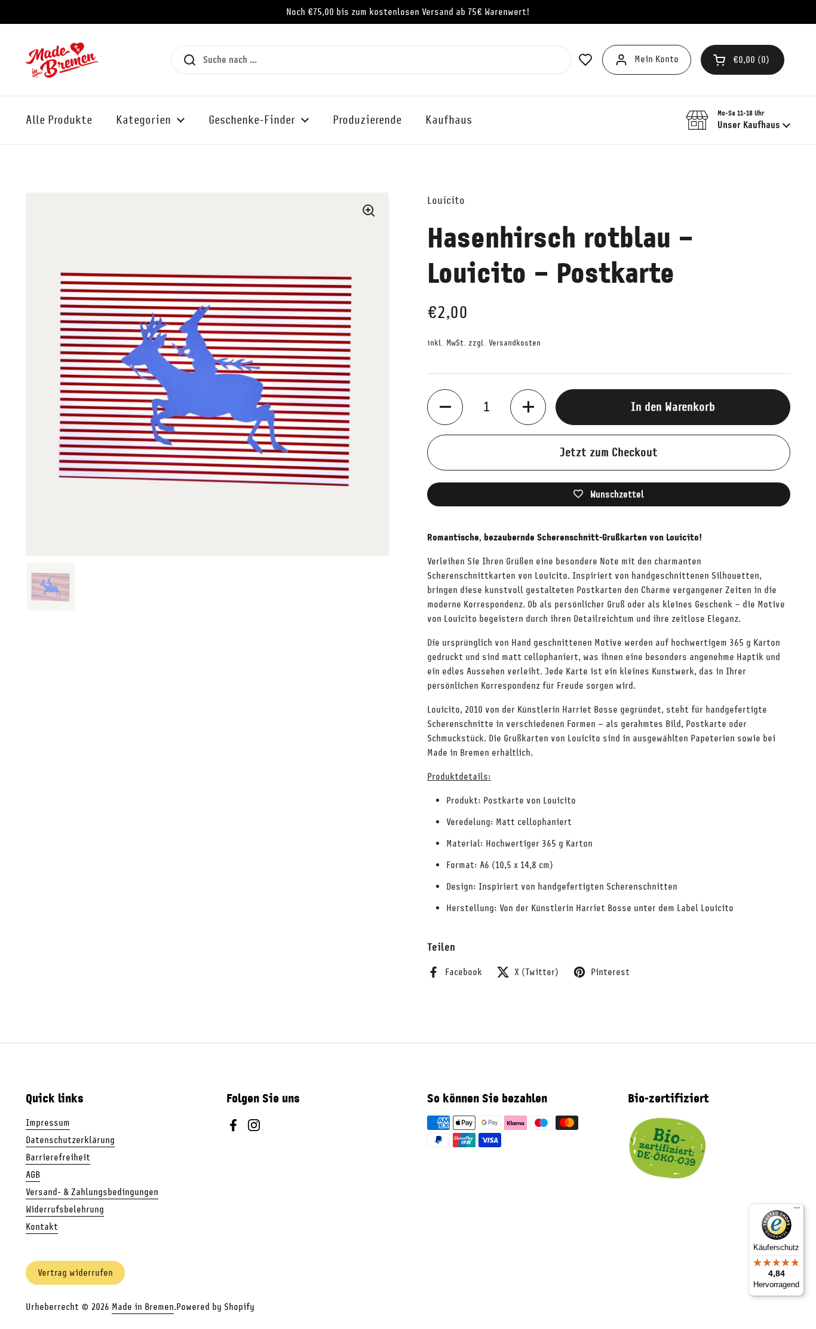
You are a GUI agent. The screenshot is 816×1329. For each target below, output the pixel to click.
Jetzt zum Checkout (609, 452)
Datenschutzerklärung (70, 1140)
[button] (742, 60)
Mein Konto (656, 59)
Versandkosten (515, 343)
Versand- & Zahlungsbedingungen (92, 1192)
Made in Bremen (143, 1307)
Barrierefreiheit (58, 1157)
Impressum (48, 1123)
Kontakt (42, 1227)
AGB (33, 1175)
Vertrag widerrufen (75, 1273)
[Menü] (797, 1210)
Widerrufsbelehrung (65, 1209)
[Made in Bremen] (62, 60)
